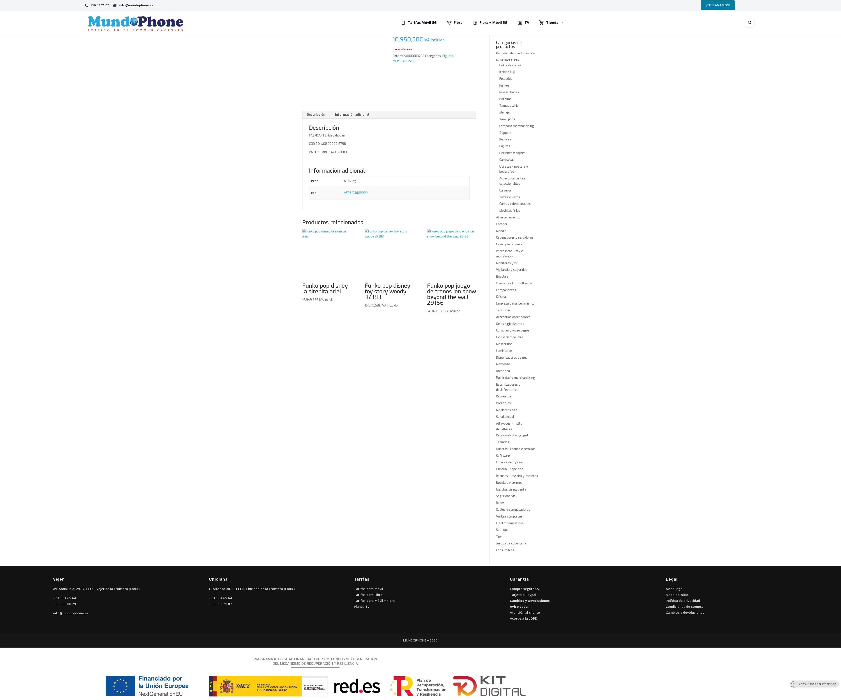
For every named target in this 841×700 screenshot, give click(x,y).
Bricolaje (502, 277)
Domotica (503, 371)
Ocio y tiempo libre (509, 337)
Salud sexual (505, 417)
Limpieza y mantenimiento (515, 303)
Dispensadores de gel (511, 358)
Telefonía (503, 310)
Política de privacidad (683, 600)
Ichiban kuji (507, 72)
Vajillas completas (509, 516)
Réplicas (505, 139)
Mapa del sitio (677, 594)
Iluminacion (504, 351)
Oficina (501, 297)
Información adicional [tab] (352, 115)
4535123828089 (355, 193)
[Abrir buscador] (750, 23)
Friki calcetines (510, 65)
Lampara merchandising (516, 126)
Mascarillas (504, 344)
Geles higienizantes (510, 324)
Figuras (447, 56)
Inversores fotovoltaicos (514, 283)
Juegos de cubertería (511, 543)
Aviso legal (674, 589)
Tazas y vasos (509, 197)
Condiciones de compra (684, 606)
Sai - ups (502, 530)
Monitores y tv (507, 263)
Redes (500, 503)
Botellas (505, 99)
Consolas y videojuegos (512, 330)
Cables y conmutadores (513, 510)
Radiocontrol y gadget (512, 435)
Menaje (504, 112)
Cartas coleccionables (515, 204)
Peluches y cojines (512, 153)
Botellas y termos (509, 483)
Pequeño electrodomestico (515, 53)
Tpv (499, 537)
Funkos (504, 85)
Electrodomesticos (509, 523)
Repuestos (503, 396)
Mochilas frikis (509, 211)
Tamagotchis (508, 106)
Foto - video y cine (509, 462)
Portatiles (503, 403)
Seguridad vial (506, 496)
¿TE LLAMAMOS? (717, 5)
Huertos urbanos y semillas (515, 449)
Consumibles (505, 550)
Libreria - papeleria (509, 469)
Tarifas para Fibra (368, 594)
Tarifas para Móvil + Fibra (374, 600)
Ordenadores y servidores (514, 238)
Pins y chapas (509, 92)
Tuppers (505, 133)
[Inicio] (153, 23)
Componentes (506, 290)
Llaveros (505, 190)
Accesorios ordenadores (513, 317)
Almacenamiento (508, 217)
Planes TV (361, 606)
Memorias (503, 364)
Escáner (501, 224)
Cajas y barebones (509, 244)
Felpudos (505, 79)
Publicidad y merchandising (515, 378)
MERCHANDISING (404, 61)
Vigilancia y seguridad (511, 270)
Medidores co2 (506, 410)
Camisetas (506, 160)
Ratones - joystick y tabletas (517, 476)
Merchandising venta (511, 489)
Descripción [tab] (316, 115)
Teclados (502, 442)
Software (503, 456)
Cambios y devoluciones (685, 612)
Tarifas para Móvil (368, 589)
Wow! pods (507, 119)
